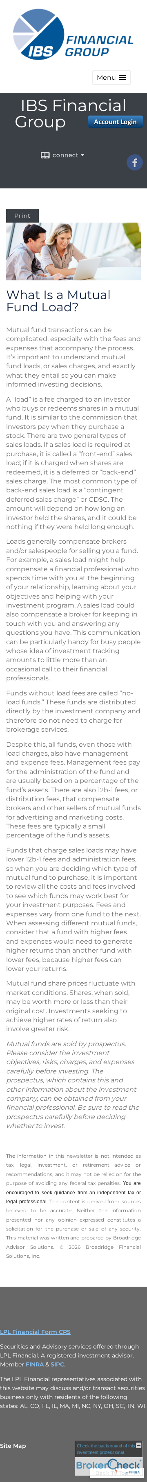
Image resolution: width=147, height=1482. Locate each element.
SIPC (57, 1364)
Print (22, 215)
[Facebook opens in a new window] (135, 168)
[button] (111, 77)
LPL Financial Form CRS (35, 1332)
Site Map (13, 1445)
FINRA (35, 1364)
